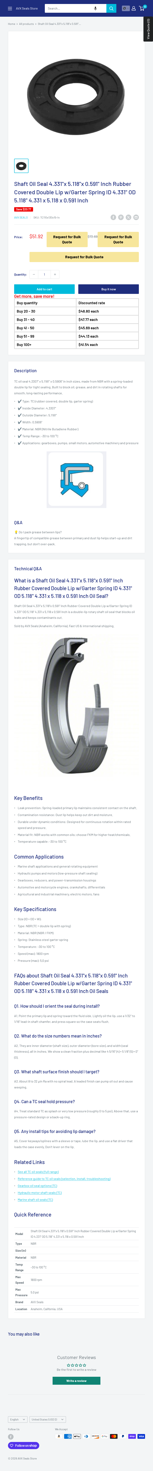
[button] (95, 8)
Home (11, 23)
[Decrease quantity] (34, 274)
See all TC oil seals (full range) (38, 1172)
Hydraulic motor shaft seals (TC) (40, 1192)
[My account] (134, 8)
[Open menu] (10, 8)
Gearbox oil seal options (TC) (37, 1185)
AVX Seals (21, 217)
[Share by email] (136, 217)
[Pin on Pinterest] (121, 217)
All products (26, 23)
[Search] (111, 8)
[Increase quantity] (55, 274)
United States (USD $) (44, 1419)
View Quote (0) (148, 29)
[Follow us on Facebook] (11, 1437)
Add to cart (44, 289)
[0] (141, 8)
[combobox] (75, 8)
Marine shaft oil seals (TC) (35, 1199)
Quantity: (20, 274)
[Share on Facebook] (113, 217)
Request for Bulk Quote (67, 239)
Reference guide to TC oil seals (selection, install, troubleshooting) (64, 1178)
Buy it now (108, 289)
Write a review (76, 1381)
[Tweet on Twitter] (128, 217)
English (14, 1419)
